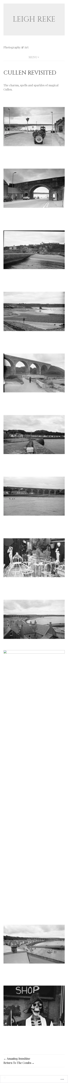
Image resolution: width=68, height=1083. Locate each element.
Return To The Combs (17, 1063)
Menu (33, 57)
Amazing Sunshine (18, 1058)
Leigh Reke (34, 19)
